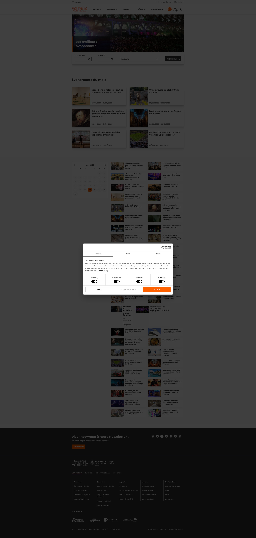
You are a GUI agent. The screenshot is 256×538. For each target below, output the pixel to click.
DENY (99, 289)
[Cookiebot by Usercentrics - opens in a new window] (162, 247)
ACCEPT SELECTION (128, 289)
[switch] (117, 281)
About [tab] (158, 254)
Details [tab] (128, 254)
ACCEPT (157, 289)
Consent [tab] (98, 254)
